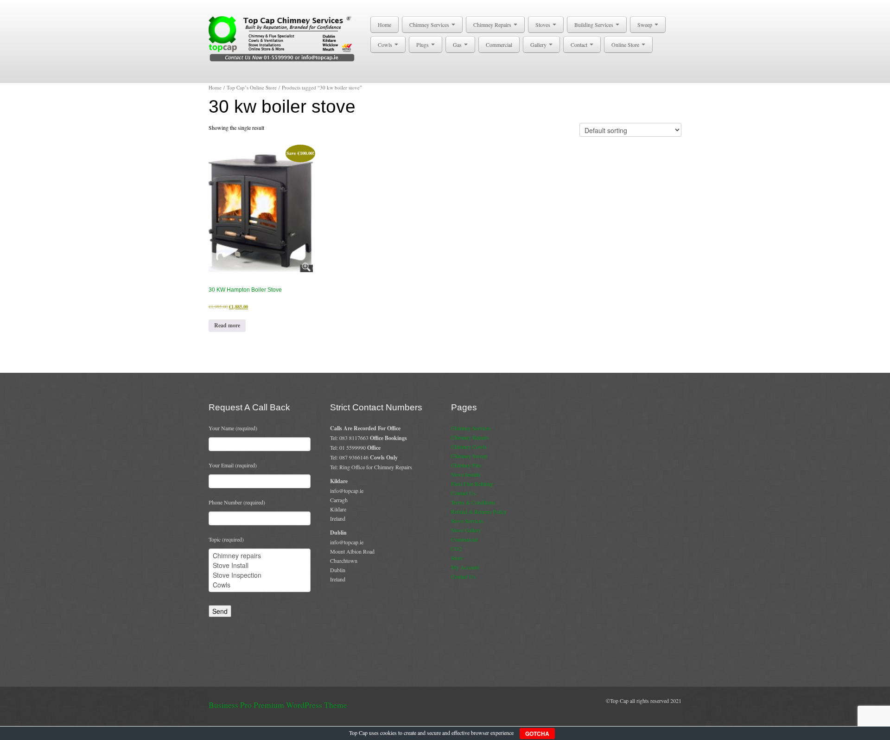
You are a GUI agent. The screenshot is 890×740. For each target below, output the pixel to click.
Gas (458, 44)
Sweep (645, 24)
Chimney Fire (466, 465)
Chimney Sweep (469, 455)
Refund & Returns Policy (479, 511)
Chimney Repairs (493, 24)
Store (457, 557)
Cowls (386, 44)
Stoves (543, 24)
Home (384, 24)
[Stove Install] (259, 565)
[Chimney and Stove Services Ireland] (283, 38)
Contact (580, 44)
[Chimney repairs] (259, 556)
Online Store (626, 44)
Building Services (594, 24)
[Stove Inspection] (259, 575)
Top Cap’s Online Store (252, 87)
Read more (227, 325)
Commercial (499, 44)
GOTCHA (537, 733)
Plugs (423, 44)
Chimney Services (430, 24)
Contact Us (463, 493)
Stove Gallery (466, 530)
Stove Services (467, 520)
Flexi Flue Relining (472, 483)
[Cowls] (259, 585)
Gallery (539, 44)
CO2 (456, 548)
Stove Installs (466, 474)
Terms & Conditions (473, 502)
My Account (465, 567)
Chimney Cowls (469, 446)
